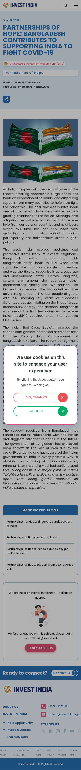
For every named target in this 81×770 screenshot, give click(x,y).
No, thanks (36, 397)
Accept (36, 411)
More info (55, 385)
